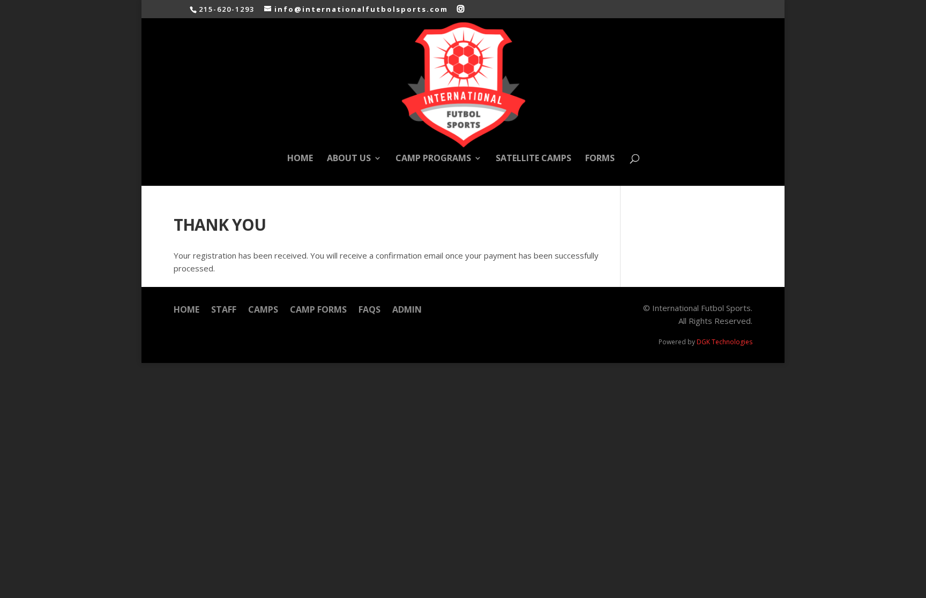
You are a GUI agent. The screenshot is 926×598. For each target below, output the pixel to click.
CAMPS (263, 310)
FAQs (369, 310)
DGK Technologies (724, 341)
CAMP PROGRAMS (433, 159)
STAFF (223, 310)
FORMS (600, 159)
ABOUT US (349, 159)
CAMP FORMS (318, 310)
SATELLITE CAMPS (533, 159)
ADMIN (407, 310)
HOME (300, 159)
